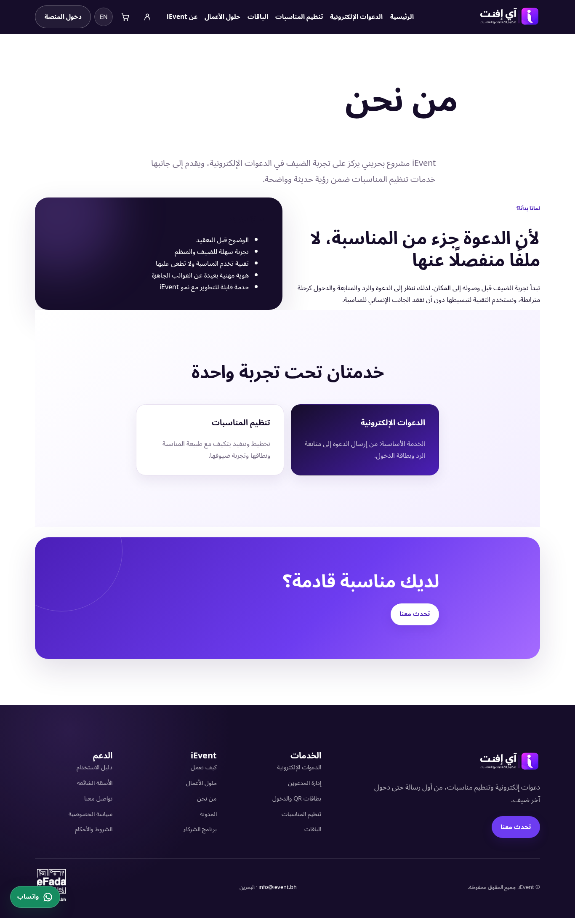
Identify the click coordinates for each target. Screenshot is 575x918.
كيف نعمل (204, 767)
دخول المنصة (63, 17)
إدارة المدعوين (304, 783)
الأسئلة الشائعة (94, 783)
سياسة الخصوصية (90, 814)
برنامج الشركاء (200, 829)
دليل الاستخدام (94, 767)
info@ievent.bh (277, 887)
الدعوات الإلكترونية (299, 767)
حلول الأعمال (201, 783)
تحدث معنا (414, 614)
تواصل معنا (98, 798)
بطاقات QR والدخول (296, 798)
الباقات (312, 829)
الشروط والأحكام (93, 829)
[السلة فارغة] (125, 17)
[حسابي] (147, 17)
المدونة (208, 814)
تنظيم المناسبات (301, 814)
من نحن (207, 798)
